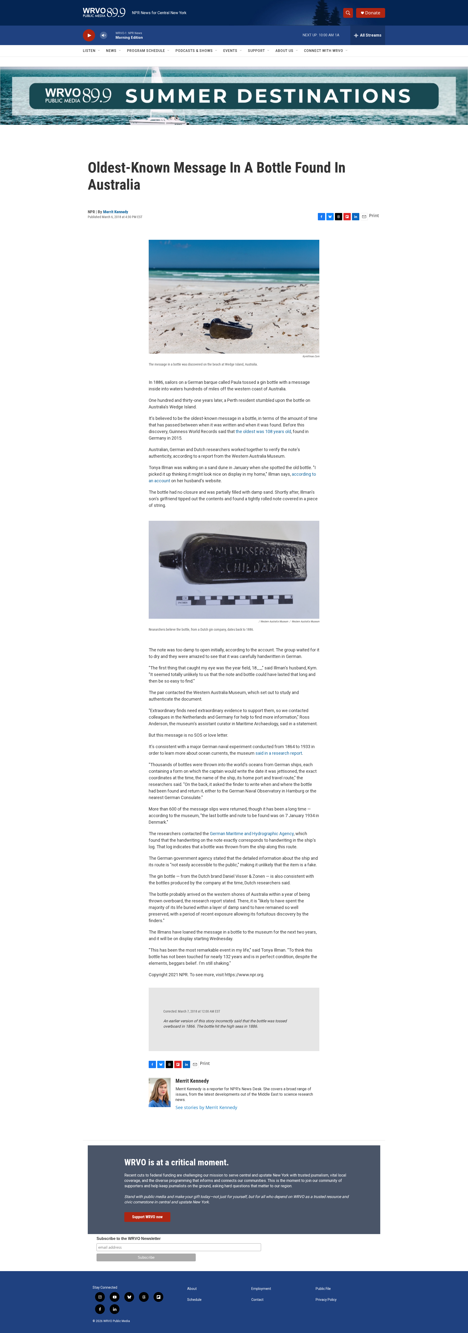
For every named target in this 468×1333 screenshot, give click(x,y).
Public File (323, 1289)
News (111, 51)
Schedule (194, 1300)
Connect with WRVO (323, 51)
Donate (372, 12)
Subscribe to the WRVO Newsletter (129, 1238)
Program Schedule (146, 51)
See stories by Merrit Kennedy (206, 1107)
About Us (284, 51)
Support (256, 51)
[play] (89, 35)
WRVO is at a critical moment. (176, 1162)
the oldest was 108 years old (263, 431)
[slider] (111, 35)
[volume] (103, 35)
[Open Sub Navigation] (99, 51)
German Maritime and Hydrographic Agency (252, 833)
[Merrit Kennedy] (160, 1092)
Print (374, 215)
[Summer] (234, 96)
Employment (261, 1289)
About (192, 1289)
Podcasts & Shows (194, 51)
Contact (257, 1300)
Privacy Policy (326, 1300)
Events (230, 51)
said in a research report (278, 753)
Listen (89, 51)
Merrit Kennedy (115, 211)
